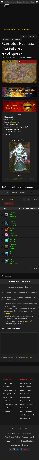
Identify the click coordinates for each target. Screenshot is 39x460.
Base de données (10, 30)
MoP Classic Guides (28, 380)
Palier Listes (7, 408)
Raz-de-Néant (25, 58)
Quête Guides (25, 397)
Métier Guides (8, 397)
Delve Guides (7, 387)
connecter (28, 357)
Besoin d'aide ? (12, 429)
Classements (25, 418)
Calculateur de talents (11, 404)
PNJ (19, 30)
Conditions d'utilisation (19, 445)
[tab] (4, 192)
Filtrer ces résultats (8, 199)
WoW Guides (7, 380)
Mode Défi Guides (26, 411)
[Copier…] (24, 199)
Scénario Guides (26, 408)
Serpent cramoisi (12, 229)
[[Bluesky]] (17, 449)
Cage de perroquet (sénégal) (13, 223)
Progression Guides (10, 390)
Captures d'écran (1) (19, 140)
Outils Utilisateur (26, 429)
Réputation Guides (27, 401)
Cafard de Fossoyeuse (14, 235)
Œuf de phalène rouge (12, 254)
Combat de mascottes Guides (28, 404)
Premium (8, 441)
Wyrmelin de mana (13, 240)
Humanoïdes (26, 30)
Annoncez (27, 433)
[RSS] (28, 449)
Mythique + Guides (10, 394)
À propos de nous (14, 433)
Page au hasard (28, 437)
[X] (14, 449)
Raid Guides (7, 401)
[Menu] (2, 2)
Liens (24, 36)
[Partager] (37, 2)
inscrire (3, 360)
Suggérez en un (18, 179)
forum (27, 321)
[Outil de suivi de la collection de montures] (19, 92)
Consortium (15, 122)
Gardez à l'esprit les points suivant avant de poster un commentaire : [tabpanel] (19, 328)
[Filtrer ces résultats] (28, 199)
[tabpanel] (19, 234)
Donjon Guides (25, 390)
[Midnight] (6, 411)
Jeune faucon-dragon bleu (14, 261)
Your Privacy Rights (12, 437)
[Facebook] (21, 449)
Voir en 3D (32, 36)
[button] (17, 68)
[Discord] (10, 449)
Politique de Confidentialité (24, 441)
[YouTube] (25, 449)
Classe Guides (8, 383)
